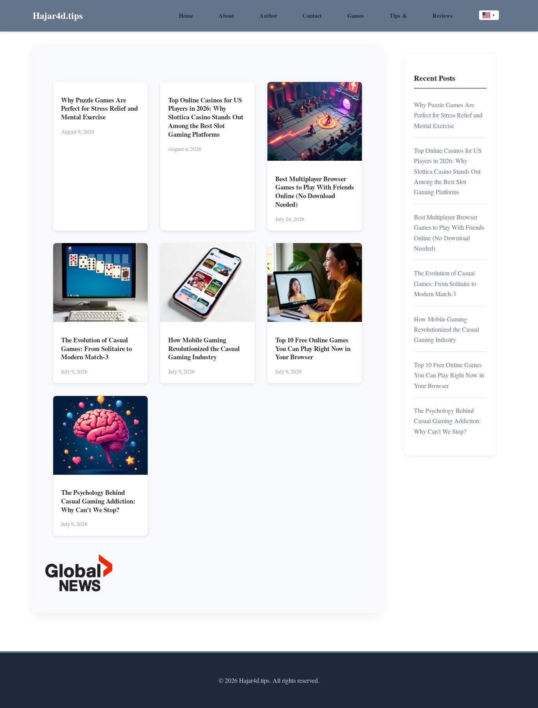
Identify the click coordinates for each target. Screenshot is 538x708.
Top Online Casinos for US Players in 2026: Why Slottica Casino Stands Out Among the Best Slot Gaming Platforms (205, 117)
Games (355, 15)
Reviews (442, 15)
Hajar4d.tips (58, 15)
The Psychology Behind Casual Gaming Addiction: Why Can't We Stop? (98, 501)
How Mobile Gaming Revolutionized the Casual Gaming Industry (204, 348)
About (226, 15)
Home (186, 15)
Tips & (398, 15)
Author (268, 15)
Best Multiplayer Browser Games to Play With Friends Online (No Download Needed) (314, 191)
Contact (312, 15)
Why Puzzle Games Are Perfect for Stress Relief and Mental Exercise (99, 108)
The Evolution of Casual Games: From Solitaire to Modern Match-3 (96, 348)
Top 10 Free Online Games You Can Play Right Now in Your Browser (313, 348)
